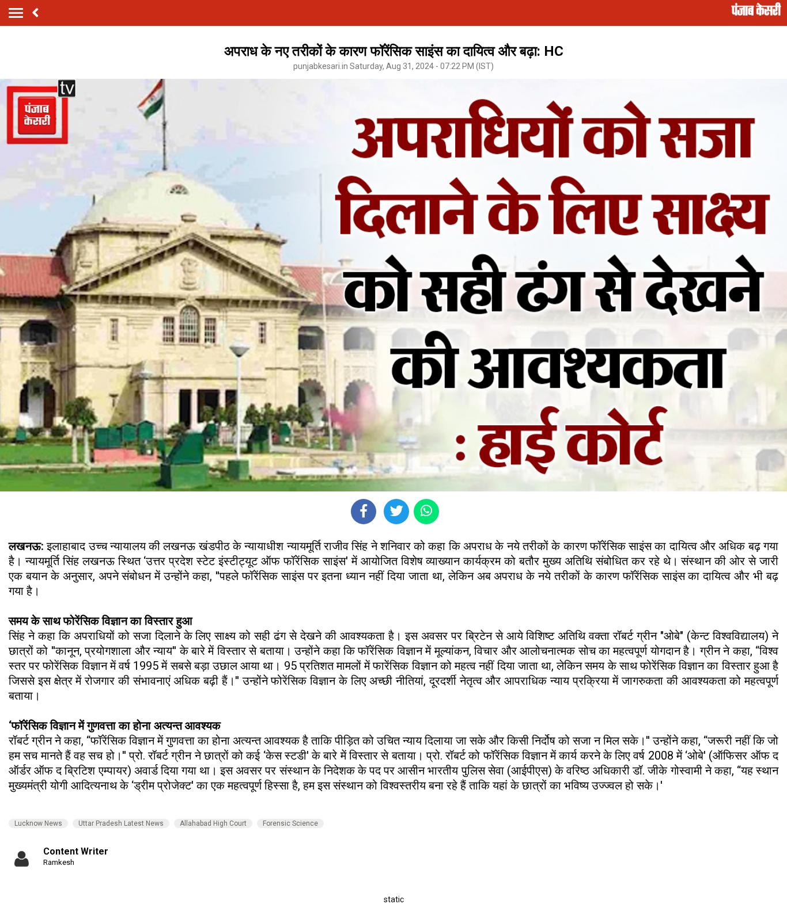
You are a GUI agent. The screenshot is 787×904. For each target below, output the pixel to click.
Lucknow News (38, 823)
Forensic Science (290, 823)
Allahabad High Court (213, 823)
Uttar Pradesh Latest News (121, 823)
